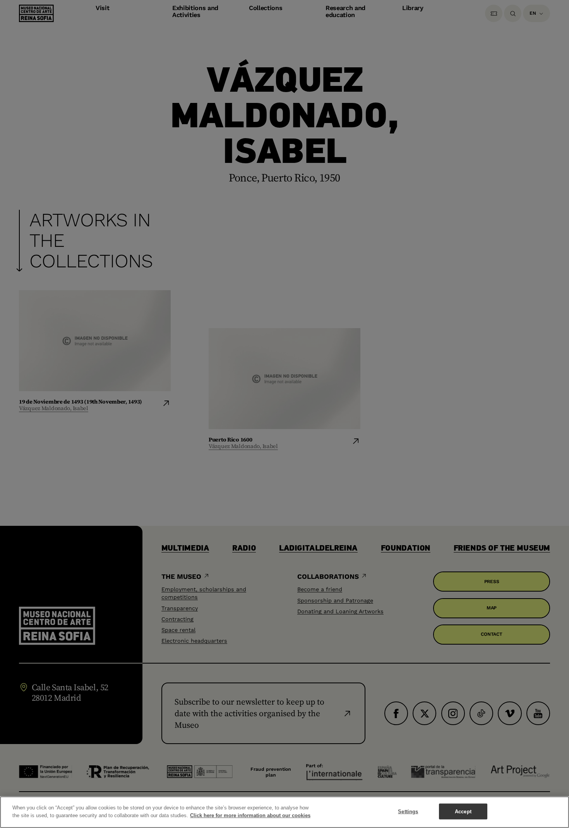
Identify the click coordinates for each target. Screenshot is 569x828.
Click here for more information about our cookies (250, 815)
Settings (408, 811)
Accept (463, 811)
